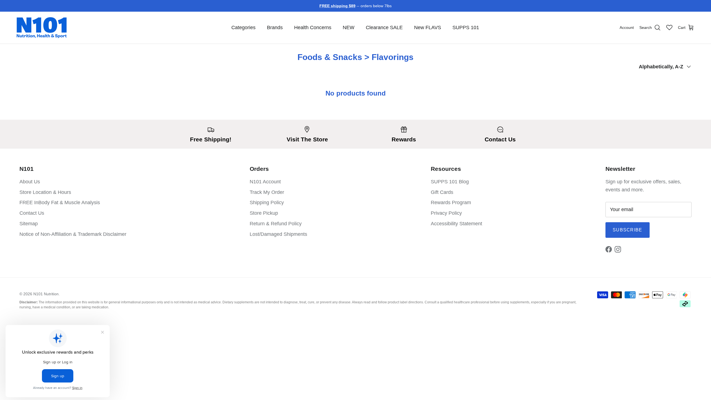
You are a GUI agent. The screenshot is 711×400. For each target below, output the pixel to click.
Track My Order (267, 192)
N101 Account (265, 181)
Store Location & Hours (45, 192)
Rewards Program (451, 202)
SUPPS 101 (465, 27)
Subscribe (627, 230)
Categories (243, 27)
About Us (29, 181)
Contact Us (31, 213)
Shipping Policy (267, 202)
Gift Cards (442, 192)
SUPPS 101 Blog (450, 181)
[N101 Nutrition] (42, 27)
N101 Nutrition (46, 294)
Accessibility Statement (456, 223)
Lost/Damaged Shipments (278, 234)
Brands (275, 27)
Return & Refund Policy (276, 223)
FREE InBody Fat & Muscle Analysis (59, 202)
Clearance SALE (384, 27)
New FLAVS (427, 27)
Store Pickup (264, 213)
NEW (348, 27)
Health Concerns (312, 27)
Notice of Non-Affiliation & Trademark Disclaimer (72, 234)
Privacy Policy (446, 213)
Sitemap (28, 223)
